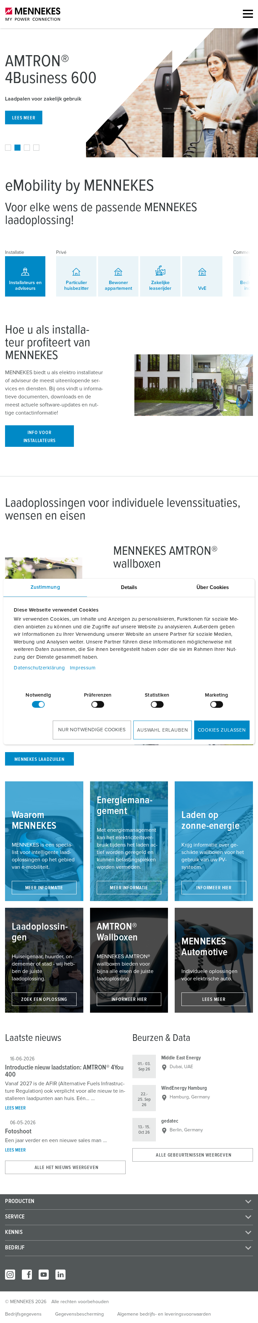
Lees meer (15, 1108)
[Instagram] (10, 1275)
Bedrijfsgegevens (23, 1314)
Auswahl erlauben (162, 730)
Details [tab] (129, 587)
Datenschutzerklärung (39, 667)
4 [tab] (36, 148)
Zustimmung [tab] (45, 587)
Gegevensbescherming (79, 1314)
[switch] (97, 704)
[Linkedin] (60, 1275)
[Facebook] (27, 1275)
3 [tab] (27, 148)
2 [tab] (17, 148)
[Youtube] (44, 1275)
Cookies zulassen (222, 730)
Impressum (83, 667)
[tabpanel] (129, 92)
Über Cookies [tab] (213, 587)
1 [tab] (8, 148)
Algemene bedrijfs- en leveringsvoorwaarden (164, 1314)
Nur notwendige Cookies (92, 729)
